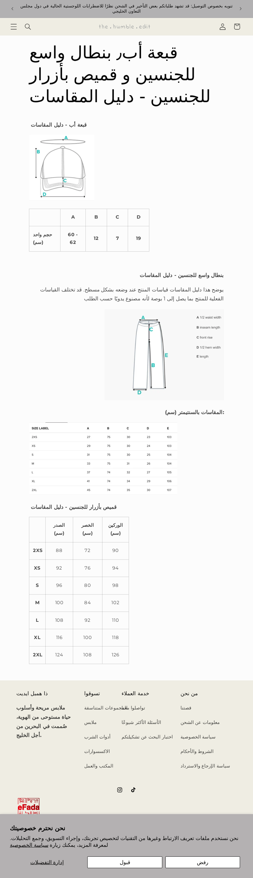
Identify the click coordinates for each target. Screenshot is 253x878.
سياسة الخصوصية (29, 845)
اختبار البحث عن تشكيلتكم (147, 737)
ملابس (90, 722)
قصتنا (185, 708)
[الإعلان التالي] (240, 8)
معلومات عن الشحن (200, 722)
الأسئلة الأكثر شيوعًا (141, 722)
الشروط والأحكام (197, 751)
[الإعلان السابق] (12, 8)
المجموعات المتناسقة (105, 708)
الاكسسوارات (97, 751)
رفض (202, 862)
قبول (125, 862)
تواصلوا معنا (133, 708)
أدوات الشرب (97, 737)
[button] (13, 26)
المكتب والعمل (98, 766)
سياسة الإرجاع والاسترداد (205, 766)
